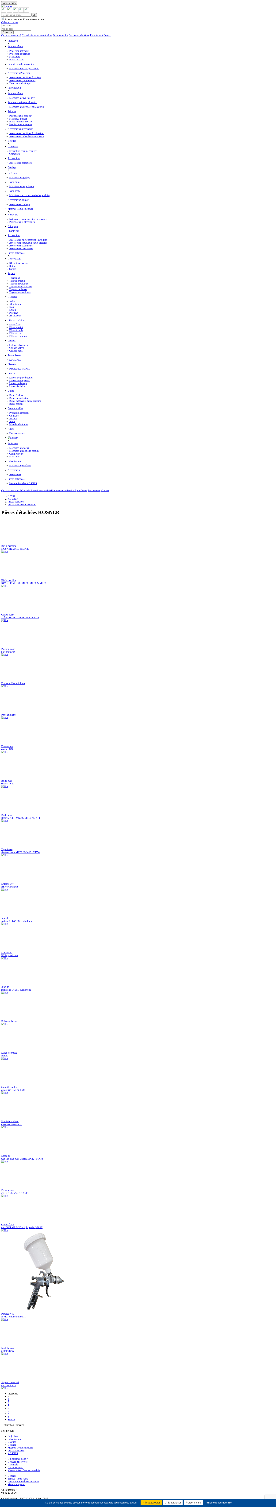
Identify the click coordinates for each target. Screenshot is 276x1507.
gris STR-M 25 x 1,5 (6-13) (15, 1191)
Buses (11, 390)
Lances (11, 373)
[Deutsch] (26, 11)
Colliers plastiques (18, 345)
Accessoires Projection (19, 73)
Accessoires (14, 158)
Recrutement (96, 35)
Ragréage (12, 173)
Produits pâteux (15, 46)
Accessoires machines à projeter (25, 77)
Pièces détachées (16, 253)
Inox (11, 307)
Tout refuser (174, 1502)
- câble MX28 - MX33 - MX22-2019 (20, 616)
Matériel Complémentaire (20, 208)
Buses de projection (19, 398)
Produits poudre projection (21, 64)
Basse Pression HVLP (20, 121)
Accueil (11, 496)
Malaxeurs (14, 56)
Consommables (15, 408)
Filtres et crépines (16, 320)
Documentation (60, 35)
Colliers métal (16, 350)
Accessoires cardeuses (20, 162)
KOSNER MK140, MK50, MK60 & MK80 (23, 581)
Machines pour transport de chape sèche (29, 195)
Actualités (47, 35)
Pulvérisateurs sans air (20, 115)
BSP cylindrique (9, 885)
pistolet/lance (8, 1349)
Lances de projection (19, 380)
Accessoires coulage (19, 204)
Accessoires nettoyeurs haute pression (28, 242)
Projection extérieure (19, 53)
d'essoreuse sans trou (11, 1123)
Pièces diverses (16, 433)
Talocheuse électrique (20, 83)
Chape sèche (14, 191)
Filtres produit (16, 327)
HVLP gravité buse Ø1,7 (14, 1315)
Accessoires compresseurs (22, 80)
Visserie (13, 418)
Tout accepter (152, 1502)
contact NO (7, 748)
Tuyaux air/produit (18, 283)
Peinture (12, 111)
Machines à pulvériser (20, 465)
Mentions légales (16, 1484)
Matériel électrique (18, 424)
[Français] (4, 11)
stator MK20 (7, 782)
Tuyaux (11, 273)
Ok (34, 15)
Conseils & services (32, 35)
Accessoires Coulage (18, 200)
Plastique (13, 312)
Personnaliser (194, 1502)
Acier (12, 301)
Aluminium (15, 304)
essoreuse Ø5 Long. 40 (13, 1088)
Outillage (14, 415)
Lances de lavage (18, 383)
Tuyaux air (14, 277)
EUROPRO (15, 359)
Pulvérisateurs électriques (22, 222)
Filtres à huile (16, 330)
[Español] (16, 11)
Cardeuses (13, 146)
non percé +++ (10, 1384)
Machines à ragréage (19, 177)
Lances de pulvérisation (21, 377)
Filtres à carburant (18, 336)
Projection (13, 40)
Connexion (7, 32)
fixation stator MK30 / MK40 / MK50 (20, 851)
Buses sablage (16, 403)
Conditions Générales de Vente (23, 1481)
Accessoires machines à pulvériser (26, 133)
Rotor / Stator (14, 258)
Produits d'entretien (19, 412)
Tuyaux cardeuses (18, 289)
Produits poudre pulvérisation (22, 102)
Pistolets (12, 364)
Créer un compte (9, 22)
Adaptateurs (15, 315)
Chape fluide (14, 182)
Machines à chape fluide (21, 186)
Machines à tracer (18, 118)
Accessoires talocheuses (21, 248)
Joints (12, 421)
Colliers (11, 340)
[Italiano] (21, 11)
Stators (12, 269)
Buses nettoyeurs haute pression (25, 401)
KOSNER (13, 498)
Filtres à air (14, 324)
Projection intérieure (19, 51)
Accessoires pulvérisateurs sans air (26, 136)
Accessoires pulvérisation (20, 129)
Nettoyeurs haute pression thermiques (28, 219)
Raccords (12, 296)
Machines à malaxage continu (24, 68)
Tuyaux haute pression (20, 286)
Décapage (13, 226)
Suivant (11, 1419)
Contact (107, 35)
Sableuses (14, 231)
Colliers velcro (16, 348)
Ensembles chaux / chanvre (23, 151)
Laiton (12, 309)
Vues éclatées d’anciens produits (24, 1470)
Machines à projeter (19, 448)
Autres (11, 428)
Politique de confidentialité (218, 1502)
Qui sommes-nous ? (11, 35)
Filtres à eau (15, 333)
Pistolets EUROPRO (20, 368)
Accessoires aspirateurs (21, 245)
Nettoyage (13, 214)
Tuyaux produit (17, 280)
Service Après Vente (79, 35)
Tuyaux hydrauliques (20, 292)
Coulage (12, 167)
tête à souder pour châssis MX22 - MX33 (22, 1157)
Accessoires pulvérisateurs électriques (28, 239)
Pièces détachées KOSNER (23, 483)
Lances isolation (17, 386)
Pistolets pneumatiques (20, 124)
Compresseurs (16, 453)
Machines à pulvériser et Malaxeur (26, 106)
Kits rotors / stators (18, 263)
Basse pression (16, 59)
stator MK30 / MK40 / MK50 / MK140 (21, 816)
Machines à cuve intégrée (22, 98)
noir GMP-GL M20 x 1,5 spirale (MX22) (22, 1226)
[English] (10, 11)
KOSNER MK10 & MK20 (15, 547)
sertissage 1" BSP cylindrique (16, 988)
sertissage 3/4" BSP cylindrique (17, 919)
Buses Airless (16, 395)
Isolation (12, 140)
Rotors (12, 266)
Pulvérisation (14, 87)
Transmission (14, 355)
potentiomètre (8, 650)
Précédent (13, 1393)
